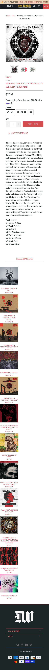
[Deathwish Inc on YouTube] (27, 645)
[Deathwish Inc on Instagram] (31, 645)
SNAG (21, 2)
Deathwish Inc (27, 652)
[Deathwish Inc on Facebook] (22, 645)
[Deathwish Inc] (24, 6)
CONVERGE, (38, 2)
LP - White (21, 112)
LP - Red (10, 112)
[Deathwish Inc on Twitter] (18, 645)
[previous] (8, 43)
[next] (40, 43)
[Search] (34, 6)
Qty (7, 119)
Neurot (8, 77)
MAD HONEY (28, 2)
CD (31, 112)
